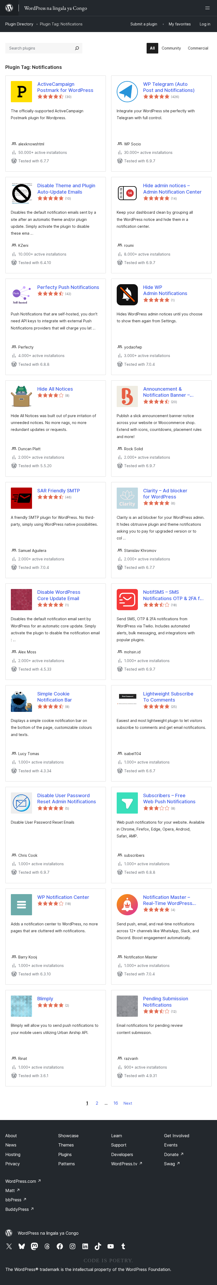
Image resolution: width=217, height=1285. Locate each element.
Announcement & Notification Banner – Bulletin (166, 392)
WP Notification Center (63, 897)
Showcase (68, 1135)
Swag (172, 1163)
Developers (122, 1154)
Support (118, 1145)
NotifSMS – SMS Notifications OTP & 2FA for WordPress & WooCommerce (174, 595)
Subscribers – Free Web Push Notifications (169, 798)
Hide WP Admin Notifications (165, 290)
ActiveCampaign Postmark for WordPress (65, 87)
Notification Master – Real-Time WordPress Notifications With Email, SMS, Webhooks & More (170, 900)
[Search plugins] (77, 48)
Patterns (66, 1163)
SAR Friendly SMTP (58, 490)
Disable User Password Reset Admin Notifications (66, 798)
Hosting (12, 1154)
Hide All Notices (55, 389)
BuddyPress (19, 1209)
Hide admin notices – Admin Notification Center (172, 188)
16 (116, 1103)
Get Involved (176, 1135)
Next (128, 1103)
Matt (12, 1190)
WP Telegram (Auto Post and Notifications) (169, 87)
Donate (174, 1154)
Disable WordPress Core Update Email (58, 595)
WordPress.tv (127, 1163)
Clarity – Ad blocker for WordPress (165, 493)
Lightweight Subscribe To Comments (168, 697)
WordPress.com (23, 1181)
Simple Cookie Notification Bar (54, 697)
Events (171, 1145)
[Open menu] (208, 8)
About (11, 1135)
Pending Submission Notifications (165, 1001)
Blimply (45, 998)
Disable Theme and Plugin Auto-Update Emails (66, 188)
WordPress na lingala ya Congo (48, 1233)
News (10, 1145)
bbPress (16, 1199)
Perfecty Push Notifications (68, 287)
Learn (116, 1135)
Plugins (65, 1154)
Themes (66, 1145)
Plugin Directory (19, 24)
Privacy (12, 1163)
